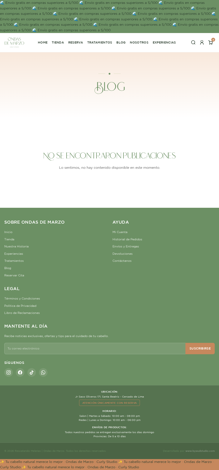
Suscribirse (200, 348)
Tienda (58, 42)
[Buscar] (193, 42)
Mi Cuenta (119, 232)
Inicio (8, 232)
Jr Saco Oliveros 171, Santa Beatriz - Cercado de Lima (109, 396)
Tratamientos (99, 42)
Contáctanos (122, 260)
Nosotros (139, 42)
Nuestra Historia (16, 246)
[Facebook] (20, 372)
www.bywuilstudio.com (200, 450)
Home (42, 42)
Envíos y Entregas (125, 246)
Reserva (75, 42)
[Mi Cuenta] (202, 42)
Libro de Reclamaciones (22, 313)
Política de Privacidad (20, 305)
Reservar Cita (14, 275)
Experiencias (164, 42)
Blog (121, 42)
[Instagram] (8, 372)
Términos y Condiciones (22, 298)
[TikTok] (31, 372)
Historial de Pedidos (127, 239)
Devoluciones (122, 253)
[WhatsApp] (43, 372)
